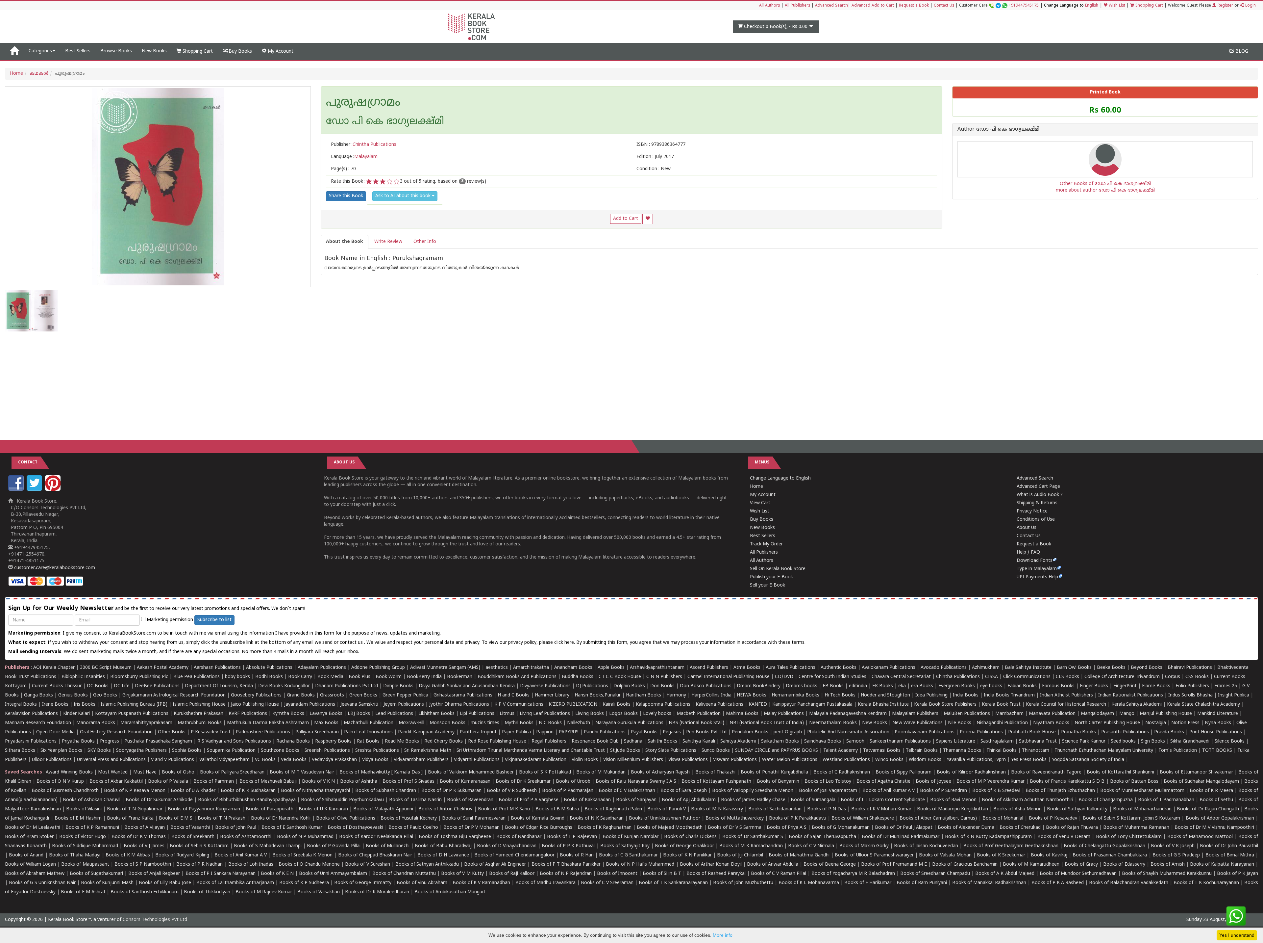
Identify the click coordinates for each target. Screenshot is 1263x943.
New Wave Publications (917, 723)
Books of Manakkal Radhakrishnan (989, 883)
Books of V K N (318, 781)
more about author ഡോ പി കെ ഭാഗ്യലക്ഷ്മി (1105, 190)
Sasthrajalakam (997, 741)
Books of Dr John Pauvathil (1229, 846)
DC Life (122, 686)
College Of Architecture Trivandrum (1122, 677)
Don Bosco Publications (705, 686)
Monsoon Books (447, 723)
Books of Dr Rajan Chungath (1208, 809)
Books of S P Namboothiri (142, 864)
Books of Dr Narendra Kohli (281, 818)
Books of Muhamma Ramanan (1136, 827)
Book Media (330, 677)
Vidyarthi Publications (477, 760)
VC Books (265, 760)
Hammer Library (552, 695)
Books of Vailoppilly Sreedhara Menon (752, 791)
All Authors (769, 5)
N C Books (550, 723)
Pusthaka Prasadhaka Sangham (158, 741)
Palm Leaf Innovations (368, 732)
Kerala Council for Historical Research (1066, 704)
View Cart (760, 503)
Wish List (1116, 5)
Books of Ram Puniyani (922, 883)
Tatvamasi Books (882, 750)
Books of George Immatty (362, 883)
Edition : (655, 157)
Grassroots (332, 695)
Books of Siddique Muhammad (85, 846)
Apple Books (611, 667)
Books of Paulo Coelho (413, 827)
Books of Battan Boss (1134, 781)
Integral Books (21, 704)
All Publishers (797, 5)
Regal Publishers (549, 741)
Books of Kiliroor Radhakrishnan (971, 772)
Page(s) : (343, 169)
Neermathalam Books (833, 723)
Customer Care (999, 5)
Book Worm (389, 677)
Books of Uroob (573, 781)
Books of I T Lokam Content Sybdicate (883, 800)
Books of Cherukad (1020, 827)
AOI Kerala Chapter (54, 667)
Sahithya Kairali (698, 741)
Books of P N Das (826, 809)
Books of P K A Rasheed (1057, 883)
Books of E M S (175, 818)
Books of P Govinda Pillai (333, 846)
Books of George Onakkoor (684, 846)
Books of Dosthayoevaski (355, 827)
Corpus (1172, 677)
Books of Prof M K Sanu (504, 809)
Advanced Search (831, 5)
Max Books (326, 723)
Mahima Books (742, 714)
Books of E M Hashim (78, 818)
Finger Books (1094, 686)
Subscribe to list (214, 620)
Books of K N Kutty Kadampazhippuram (988, 837)
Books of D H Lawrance (443, 855)
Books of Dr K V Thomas (138, 837)
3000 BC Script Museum (106, 667)
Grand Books (301, 695)
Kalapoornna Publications (663, 704)
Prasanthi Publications (1125, 732)
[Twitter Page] (35, 489)
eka (902, 686)
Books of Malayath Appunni (383, 809)
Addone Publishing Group (378, 667)
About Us (1026, 528)
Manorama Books (95, 723)
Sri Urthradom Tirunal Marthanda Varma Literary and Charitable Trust (531, 750)
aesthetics (496, 667)
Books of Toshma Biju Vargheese (455, 837)
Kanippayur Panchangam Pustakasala (812, 704)
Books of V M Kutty (462, 874)
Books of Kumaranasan (465, 781)
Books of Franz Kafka (130, 818)
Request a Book (914, 5)
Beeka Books (1111, 667)
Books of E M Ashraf (83, 892)
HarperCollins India (711, 695)
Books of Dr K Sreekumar (523, 781)
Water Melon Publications (789, 760)
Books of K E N (277, 874)
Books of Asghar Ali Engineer (495, 864)
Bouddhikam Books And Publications (517, 677)
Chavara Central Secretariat (901, 677)
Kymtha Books (288, 714)
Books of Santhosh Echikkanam (145, 892)
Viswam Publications (735, 760)
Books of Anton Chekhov (445, 809)
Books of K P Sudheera (304, 883)
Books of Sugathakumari (96, 874)
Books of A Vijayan (144, 827)
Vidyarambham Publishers (421, 760)
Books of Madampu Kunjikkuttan (952, 809)
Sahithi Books (662, 741)
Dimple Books (398, 686)
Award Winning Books (69, 772)
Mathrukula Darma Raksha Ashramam (268, 723)
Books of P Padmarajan (567, 791)
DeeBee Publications (157, 686)
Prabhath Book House (1032, 732)
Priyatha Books (78, 741)
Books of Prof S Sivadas (408, 781)
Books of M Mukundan (600, 772)
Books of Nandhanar (518, 837)
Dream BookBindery (758, 686)
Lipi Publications (477, 714)
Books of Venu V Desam (1063, 837)
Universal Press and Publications (111, 760)
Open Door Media (55, 732)
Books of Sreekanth (192, 837)
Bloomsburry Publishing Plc (139, 677)
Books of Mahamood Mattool (1200, 837)
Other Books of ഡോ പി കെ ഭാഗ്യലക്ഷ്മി (1105, 184)
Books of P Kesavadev (1053, 818)
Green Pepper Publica (405, 695)
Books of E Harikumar (867, 883)
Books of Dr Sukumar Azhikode (159, 800)
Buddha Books (577, 677)
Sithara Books (20, 750)
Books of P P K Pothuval (568, 846)
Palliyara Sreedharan (317, 732)
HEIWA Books (751, 695)
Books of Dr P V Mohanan (471, 827)
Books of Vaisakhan (318, 892)
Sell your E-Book (767, 585)
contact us (352, 642)
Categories (40, 51)
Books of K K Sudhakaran (248, 791)
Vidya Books (375, 760)
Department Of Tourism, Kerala (219, 686)
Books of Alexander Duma (966, 827)
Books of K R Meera (1211, 791)
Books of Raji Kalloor (511, 874)
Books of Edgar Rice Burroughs (538, 827)
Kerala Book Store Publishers (945, 704)
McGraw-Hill (411, 723)
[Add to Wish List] (647, 219)
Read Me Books (402, 741)
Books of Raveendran (470, 800)
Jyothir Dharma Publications (459, 704)
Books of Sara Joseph (683, 791)
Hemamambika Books (795, 695)
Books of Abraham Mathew (34, 874)
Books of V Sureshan (367, 864)
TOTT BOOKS (1217, 750)
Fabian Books (1022, 686)
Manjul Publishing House (1166, 714)
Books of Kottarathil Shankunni (1120, 772)
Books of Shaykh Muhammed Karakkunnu (1167, 874)
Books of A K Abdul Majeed (1004, 874)
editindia (858, 686)
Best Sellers (77, 51)
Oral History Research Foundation (116, 732)
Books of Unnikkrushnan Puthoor (664, 818)
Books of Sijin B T (662, 874)
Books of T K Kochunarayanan (1206, 883)
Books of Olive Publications (345, 818)
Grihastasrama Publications (462, 695)
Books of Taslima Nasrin (415, 800)
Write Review (388, 242)
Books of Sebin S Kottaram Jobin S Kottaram (1131, 818)
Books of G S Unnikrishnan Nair (42, 883)
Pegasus (672, 732)
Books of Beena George (829, 864)
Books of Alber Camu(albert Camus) (938, 818)
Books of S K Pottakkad (545, 772)
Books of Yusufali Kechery (409, 818)
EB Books (833, 686)
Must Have (145, 772)
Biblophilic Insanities (83, 677)
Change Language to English (780, 478)
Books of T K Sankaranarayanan (673, 883)
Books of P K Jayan (1237, 874)
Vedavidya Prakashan (334, 760)
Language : (354, 157)
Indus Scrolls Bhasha (1190, 695)
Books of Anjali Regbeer (154, 874)
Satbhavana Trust (1038, 741)
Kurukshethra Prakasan (198, 714)
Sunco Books (716, 750)
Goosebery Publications (256, 695)
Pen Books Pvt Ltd (706, 732)
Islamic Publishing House (199, 704)
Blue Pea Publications (196, 677)
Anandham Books (573, 667)
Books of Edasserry (1124, 864)
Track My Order (766, 544)
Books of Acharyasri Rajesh (660, 772)
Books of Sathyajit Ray (625, 846)
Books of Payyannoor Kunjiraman (204, 809)
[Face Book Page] (16, 489)
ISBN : (660, 144)
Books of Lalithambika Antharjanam (235, 883)
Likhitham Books (436, 714)
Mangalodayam (1097, 714)
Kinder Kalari (76, 714)
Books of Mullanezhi (387, 846)
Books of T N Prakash (221, 818)
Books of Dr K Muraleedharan (377, 892)
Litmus (507, 714)
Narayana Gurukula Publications (629, 723)
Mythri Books (519, 723)
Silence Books (1230, 741)
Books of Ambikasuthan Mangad (449, 892)
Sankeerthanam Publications (900, 741)
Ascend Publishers (709, 667)
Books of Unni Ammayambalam (333, 874)
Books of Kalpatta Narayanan (1222, 864)
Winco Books (889, 760)
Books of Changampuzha (1105, 800)
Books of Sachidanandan (775, 809)
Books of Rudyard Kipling (182, 855)
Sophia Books (187, 750)
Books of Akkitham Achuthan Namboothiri (1027, 800)
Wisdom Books (925, 760)
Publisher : (363, 144)
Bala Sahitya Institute (1028, 667)
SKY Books (99, 750)
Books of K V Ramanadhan (481, 883)
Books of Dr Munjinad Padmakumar (901, 837)
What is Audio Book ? (1040, 495)
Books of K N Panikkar (687, 855)
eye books (991, 686)
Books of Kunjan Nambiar (630, 837)
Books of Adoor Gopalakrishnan (1220, 818)
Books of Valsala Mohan (945, 855)
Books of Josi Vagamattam (828, 791)
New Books (154, 51)
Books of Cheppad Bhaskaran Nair (375, 855)
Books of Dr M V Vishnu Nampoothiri (1214, 827)
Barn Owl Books (1074, 667)
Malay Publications (784, 714)
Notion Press (1185, 723)
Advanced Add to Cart (873, 5)
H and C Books (514, 695)
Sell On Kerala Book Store (777, 569)
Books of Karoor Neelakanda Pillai (376, 837)
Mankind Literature (1217, 714)
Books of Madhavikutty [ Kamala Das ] (381, 772)
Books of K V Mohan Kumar (881, 809)
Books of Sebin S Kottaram (199, 846)
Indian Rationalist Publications (1130, 695)
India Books (965, 695)
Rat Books (368, 741)
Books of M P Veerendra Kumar (990, 781)
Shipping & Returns (1037, 503)
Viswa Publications (688, 760)
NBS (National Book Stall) (696, 723)
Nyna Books (1218, 723)
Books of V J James (144, 846)
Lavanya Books (326, 714)
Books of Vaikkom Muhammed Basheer (471, 772)
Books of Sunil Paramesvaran (474, 818)
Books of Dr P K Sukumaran (451, 791)
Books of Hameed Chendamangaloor (514, 855)
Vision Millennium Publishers (633, 760)
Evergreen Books (956, 686)
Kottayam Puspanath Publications (131, 714)
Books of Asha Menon (1017, 809)
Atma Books (746, 667)
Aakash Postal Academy (163, 667)
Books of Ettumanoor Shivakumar (1196, 772)
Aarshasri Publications (217, 667)
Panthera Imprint (478, 732)
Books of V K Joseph (1173, 846)
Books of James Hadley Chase (753, 800)
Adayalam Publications (322, 667)
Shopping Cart (1148, 5)
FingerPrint (1125, 686)
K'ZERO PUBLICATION (573, 704)
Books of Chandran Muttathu (404, 874)
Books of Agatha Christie (883, 781)
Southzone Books (280, 750)
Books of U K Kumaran (323, 809)
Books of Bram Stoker (29, 837)
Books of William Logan (30, 864)
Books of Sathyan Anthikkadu (427, 864)
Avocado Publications (944, 667)
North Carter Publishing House (1107, 723)
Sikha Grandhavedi (1189, 741)
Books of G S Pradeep (1176, 855)
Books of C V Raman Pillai (778, 874)
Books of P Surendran (943, 791)
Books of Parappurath (269, 809)
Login (1250, 5)
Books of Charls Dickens (690, 837)
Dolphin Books (629, 686)
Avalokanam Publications (888, 667)
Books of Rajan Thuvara (1072, 827)
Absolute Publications (269, 667)
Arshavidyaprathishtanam (657, 667)
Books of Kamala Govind (537, 818)
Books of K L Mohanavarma (809, 883)
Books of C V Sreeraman (607, 883)
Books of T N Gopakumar (134, 809)
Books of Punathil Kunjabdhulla (774, 772)
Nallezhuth (578, 723)
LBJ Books (359, 714)
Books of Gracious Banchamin (964, 864)
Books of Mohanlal (1002, 818)
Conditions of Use (1036, 519)
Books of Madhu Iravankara (545, 883)
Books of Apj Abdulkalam (689, 800)
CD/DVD (784, 677)
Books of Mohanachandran (1142, 809)
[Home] (14, 51)
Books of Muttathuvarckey (734, 818)
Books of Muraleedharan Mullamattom (1142, 791)
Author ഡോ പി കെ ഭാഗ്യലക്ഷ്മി (998, 130)
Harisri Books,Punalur (598, 695)
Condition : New (653, 169)
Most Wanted (113, 772)
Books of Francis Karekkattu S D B (1067, 781)
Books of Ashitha (358, 781)
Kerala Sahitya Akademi (1136, 704)
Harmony (676, 695)
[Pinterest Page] (53, 489)
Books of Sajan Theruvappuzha (822, 837)
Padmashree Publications (263, 732)
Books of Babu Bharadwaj (443, 846)
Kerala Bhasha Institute (883, 704)
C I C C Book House (620, 677)
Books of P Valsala (168, 781)
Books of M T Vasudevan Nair (302, 772)
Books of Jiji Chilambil (740, 855)
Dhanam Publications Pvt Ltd (346, 686)
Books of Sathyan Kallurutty (1077, 809)
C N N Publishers (664, 677)
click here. (565, 642)
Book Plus (359, 677)
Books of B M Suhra (557, 809)
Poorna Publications (981, 732)
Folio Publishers (1192, 686)
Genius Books (73, 695)
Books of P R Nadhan (199, 864)
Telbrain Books (922, 750)
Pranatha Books (1078, 732)
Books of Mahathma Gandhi (799, 855)
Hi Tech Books (840, 695)
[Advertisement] (631, 381)
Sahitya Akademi (738, 741)
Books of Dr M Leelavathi (32, 827)
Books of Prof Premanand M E (894, 864)
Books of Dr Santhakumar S (752, 837)
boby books (237, 677)
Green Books (363, 695)
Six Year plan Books (61, 750)
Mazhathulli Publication (368, 723)
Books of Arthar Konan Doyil (711, 864)
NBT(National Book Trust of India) (767, 723)
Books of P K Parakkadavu (797, 818)
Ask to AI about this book (403, 196)
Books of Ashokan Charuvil (91, 800)
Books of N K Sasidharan (597, 818)
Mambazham (1009, 714)
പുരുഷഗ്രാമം (363, 103)
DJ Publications (592, 686)
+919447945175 (1024, 5)
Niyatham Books (1051, 723)
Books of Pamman (213, 781)
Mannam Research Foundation (38, 723)
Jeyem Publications (404, 704)
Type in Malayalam (1037, 569)
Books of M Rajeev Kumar (263, 892)
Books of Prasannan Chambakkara (1110, 855)
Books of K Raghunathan (605, 827)
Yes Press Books (1029, 760)
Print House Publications (1215, 732)
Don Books (662, 686)
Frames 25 (1225, 686)
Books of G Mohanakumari (841, 827)
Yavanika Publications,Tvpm (976, 760)
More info (722, 935)
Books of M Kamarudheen (1031, 864)
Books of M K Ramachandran (750, 846)
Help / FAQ (1028, 552)
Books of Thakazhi (715, 772)
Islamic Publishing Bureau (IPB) (134, 704)
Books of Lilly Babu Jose (165, 883)
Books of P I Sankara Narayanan (221, 874)
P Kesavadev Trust (211, 732)
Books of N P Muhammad (305, 837)
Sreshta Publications (377, 750)
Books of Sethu (1216, 800)
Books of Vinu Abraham (422, 883)
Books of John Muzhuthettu (743, 883)
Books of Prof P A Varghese (528, 800)
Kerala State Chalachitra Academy (1203, 704)
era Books (922, 686)
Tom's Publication (1177, 750)
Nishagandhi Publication (1002, 723)
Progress (109, 741)
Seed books (1123, 741)
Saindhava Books (822, 741)
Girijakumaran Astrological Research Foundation (174, 695)
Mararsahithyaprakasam (146, 723)
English (1091, 5)
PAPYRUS (569, 732)
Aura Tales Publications (790, 667)
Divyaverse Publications (545, 686)
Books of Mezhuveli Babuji (268, 781)
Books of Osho (178, 772)
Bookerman (459, 677)
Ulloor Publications (52, 760)
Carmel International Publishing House (728, 677)
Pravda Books (1169, 732)
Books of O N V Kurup (60, 781)
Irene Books (55, 704)
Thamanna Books (962, 750)
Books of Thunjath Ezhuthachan (1060, 791)
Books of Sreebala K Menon (302, 855)
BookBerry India (424, 677)
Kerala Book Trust (1001, 704)
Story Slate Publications (670, 750)
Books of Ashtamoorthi (245, 837)
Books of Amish (1168, 864)
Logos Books (623, 714)
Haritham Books (643, 695)
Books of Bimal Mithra (1229, 855)
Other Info (424, 242)
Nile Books (959, 723)
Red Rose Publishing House (497, 741)
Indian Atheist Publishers (1066, 695)
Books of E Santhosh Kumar (291, 827)
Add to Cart (625, 219)
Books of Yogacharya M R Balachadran (853, 874)
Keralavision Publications (31, 714)
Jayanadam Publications (309, 704)
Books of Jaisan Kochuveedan (926, 846)
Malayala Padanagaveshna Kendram (848, 714)
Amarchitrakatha (531, 667)
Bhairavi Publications (1190, 667)
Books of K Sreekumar (1001, 855)
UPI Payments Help (1037, 577)
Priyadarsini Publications (31, 741)
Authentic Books (838, 667)
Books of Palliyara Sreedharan (232, 772)
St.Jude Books (625, 750)
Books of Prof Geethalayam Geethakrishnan (1010, 846)
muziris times (485, 723)
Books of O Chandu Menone (309, 864)
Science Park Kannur (1083, 741)
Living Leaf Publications (545, 714)
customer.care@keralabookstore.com (54, 568)
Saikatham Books (780, 741)
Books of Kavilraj (1049, 855)
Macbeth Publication (699, 714)
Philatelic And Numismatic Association (848, 732)
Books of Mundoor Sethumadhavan (1078, 874)
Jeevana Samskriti (359, 704)
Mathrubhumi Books (200, 723)
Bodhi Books (269, 677)
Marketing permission (169, 620)
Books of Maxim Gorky (864, 846)
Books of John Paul (235, 827)
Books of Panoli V (666, 809)
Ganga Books (38, 695)
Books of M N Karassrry (717, 809)
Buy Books (239, 51)
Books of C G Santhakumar (628, 855)
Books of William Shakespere (862, 818)
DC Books (98, 686)
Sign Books (1153, 741)
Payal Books (644, 732)
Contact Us (944, 5)
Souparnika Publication (231, 750)
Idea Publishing (931, 695)
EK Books (882, 686)
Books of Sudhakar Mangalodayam (1201, 781)
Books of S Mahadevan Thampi (267, 846)
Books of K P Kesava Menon (134, 791)
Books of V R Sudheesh (512, 791)
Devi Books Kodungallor (284, 686)
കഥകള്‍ (39, 73)
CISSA (991, 677)
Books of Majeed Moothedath (670, 827)
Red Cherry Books (443, 741)
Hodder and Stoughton (885, 695)
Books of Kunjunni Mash (107, 883)
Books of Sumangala (813, 800)
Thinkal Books (1001, 750)
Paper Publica (516, 732)
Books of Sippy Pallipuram (903, 772)
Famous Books (1058, 686)
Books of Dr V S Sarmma (734, 827)
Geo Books (105, 695)
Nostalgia (1155, 723)
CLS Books (1067, 677)
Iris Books (84, 704)
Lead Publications (394, 714)
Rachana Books (293, 741)
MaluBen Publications (967, 714)
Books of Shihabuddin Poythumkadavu (342, 800)
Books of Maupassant (85, 864)
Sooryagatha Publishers (141, 750)
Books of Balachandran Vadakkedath (1128, 883)
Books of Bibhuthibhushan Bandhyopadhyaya (247, 800)
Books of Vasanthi (190, 827)
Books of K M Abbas (128, 855)
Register (1224, 5)
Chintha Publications (958, 677)
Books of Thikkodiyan (207, 892)
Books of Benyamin (778, 781)
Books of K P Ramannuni (92, 827)
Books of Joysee (933, 781)
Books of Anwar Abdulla (772, 864)
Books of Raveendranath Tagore (1046, 772)
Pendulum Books (750, 732)
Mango (1126, 714)
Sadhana (633, 741)
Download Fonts (1034, 560)
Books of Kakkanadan (587, 800)
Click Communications (1027, 677)
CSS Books (1197, 677)
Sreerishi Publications (327, 750)
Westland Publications (847, 760)
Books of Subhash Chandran (385, 791)
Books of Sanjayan (636, 800)
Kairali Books (617, 704)
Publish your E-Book (771, 577)
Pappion (545, 732)
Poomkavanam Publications (924, 732)
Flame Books (1156, 686)
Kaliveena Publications (719, 704)
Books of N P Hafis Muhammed (640, 864)
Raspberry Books (333, 741)
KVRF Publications (248, 714)
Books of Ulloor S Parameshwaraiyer (874, 855)
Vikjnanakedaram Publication (535, 760)
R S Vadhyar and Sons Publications (234, 741)
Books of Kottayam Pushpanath (716, 781)
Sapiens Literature (955, 741)
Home (16, 73)
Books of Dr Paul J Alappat (903, 827)
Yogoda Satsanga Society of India (1088, 760)
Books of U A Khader (193, 791)
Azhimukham (986, 667)
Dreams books (801, 686)
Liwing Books (589, 714)
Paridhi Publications (605, 732)
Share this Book (346, 196)
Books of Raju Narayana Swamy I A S (636, 781)
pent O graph (788, 732)
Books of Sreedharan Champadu (935, 874)
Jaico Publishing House (255, 704)
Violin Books (585, 760)
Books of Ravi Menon (953, 800)
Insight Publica (1233, 695)
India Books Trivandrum (1009, 695)
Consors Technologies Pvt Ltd (155, 920)
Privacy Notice (1032, 511)
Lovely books (657, 714)
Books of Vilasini (83, 809)
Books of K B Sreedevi (996, 791)
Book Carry (300, 677)
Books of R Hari (577, 855)
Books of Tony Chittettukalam (1129, 837)
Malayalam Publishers (915, 714)
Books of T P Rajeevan (572, 837)
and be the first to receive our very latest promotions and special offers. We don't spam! (156, 608)
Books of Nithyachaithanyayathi (315, 791)
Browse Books (116, 51)
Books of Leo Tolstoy (828, 781)
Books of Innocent (617, 874)
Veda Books (294, 760)
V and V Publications (172, 760)
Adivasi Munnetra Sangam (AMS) (445, 667)
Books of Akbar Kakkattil (116, 781)
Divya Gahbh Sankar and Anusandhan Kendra (467, 686)
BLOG (1241, 51)
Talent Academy (840, 750)
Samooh (855, 741)
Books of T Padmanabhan (1166, 800)
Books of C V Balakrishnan (627, 791)
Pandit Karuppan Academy (426, 732)
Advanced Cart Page (1038, 486)
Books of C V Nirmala (811, 846)
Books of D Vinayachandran (506, 846)
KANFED (758, 704)
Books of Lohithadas (250, 864)
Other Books (172, 732)
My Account (279, 51)
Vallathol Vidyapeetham (224, 760)
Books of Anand (26, 855)
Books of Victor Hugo (82, 837)
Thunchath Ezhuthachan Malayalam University (1103, 750)
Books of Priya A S (786, 827)
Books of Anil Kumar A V (888, 791)
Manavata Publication (1052, 714)
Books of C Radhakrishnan (841, 772)
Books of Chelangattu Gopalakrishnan (1104, 846)
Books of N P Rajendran (566, 874)
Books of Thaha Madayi (74, 855)
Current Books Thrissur (57, 686)
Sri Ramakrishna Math (427, 750)
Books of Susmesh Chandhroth (65, 791)
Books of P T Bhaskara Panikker (566, 864)
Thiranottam (1035, 750)
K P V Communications (518, 704)
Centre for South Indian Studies (832, 677)
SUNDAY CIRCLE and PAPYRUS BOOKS (776, 750)
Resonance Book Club (595, 741)
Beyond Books (1146, 667)
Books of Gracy (1081, 864)
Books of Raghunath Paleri (613, 809)
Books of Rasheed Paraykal (715, 874)
